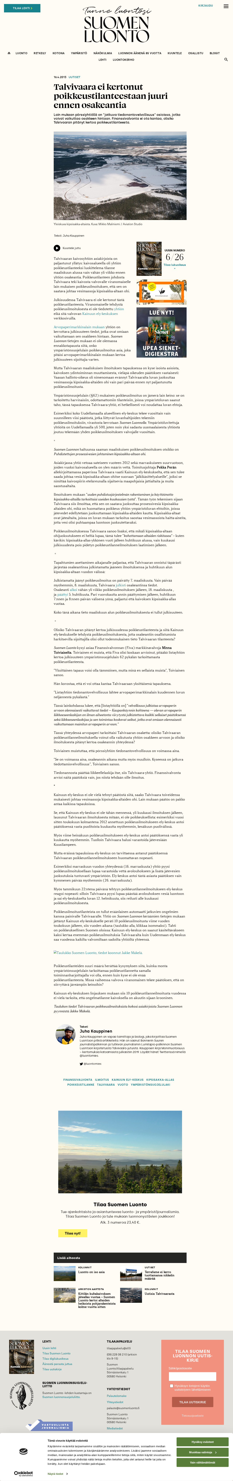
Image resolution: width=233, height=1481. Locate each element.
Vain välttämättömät (202, 1462)
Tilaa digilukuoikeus (55, 1358)
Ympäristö (79, 53)
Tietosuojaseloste (193, 1415)
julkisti (121, 585)
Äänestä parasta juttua (57, 1364)
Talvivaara (106, 1084)
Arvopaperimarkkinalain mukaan (79, 327)
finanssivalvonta (77, 1079)
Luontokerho (123, 60)
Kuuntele (175, 53)
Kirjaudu (205, 5)
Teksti (84, 1026)
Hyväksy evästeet (203, 1441)
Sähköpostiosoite (180, 1368)
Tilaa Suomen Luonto (56, 1353)
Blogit (215, 53)
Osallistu (195, 53)
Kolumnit (85, 1267)
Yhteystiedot (115, 1402)
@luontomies (92, 1063)
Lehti (102, 60)
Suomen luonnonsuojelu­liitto (61, 1397)
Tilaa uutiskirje (52, 1369)
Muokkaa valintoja (200, 1452)
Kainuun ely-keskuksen (100, 314)
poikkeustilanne (80, 1084)
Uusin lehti (49, 1348)
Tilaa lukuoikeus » (175, 266)
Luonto (21, 53)
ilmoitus (102, 1079)
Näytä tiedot (55, 1473)
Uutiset (74, 77)
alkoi (73, 590)
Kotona (59, 53)
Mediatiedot (115, 1428)
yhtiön (119, 309)
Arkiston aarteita (91, 1289)
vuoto (123, 1084)
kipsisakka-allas (160, 1079)
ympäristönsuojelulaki (150, 1084)
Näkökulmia (103, 53)
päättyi (62, 594)
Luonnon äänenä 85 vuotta (139, 53)
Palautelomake (117, 1395)
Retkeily (40, 53)
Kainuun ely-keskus (128, 1079)
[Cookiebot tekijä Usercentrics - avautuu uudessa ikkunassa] (24, 1474)
